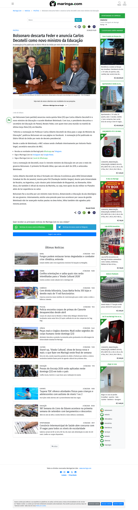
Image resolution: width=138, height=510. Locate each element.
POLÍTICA (36, 11)
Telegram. (58, 151)
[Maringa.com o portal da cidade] (66, 3)
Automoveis (108, 410)
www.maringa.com (85, 468)
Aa (9, 120)
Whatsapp (48, 151)
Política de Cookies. (41, 505)
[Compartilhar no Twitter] (89, 26)
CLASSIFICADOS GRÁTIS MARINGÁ (112, 31)
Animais (107, 436)
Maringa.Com (17, 11)
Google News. (48, 155)
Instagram (37, 155)
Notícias (27, 11)
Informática (108, 419)
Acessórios (108, 423)
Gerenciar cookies (94, 504)
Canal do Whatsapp (40, 158)
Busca (119, 5)
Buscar (78, 20)
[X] (72, 472)
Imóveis (107, 415)
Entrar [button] (124, 5)
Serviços (107, 432)
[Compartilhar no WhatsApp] (84, 26)
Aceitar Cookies (118, 504)
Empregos (108, 445)
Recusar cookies (106, 504)
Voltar (55, 446)
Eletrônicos (108, 428)
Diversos (107, 441)
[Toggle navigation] (12, 3)
